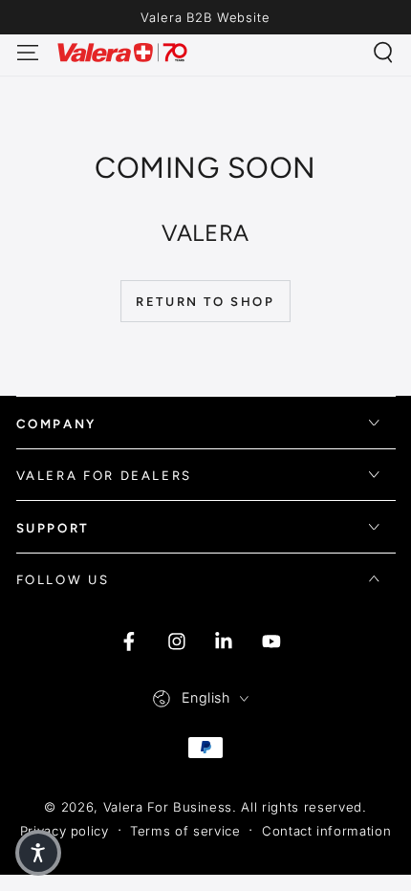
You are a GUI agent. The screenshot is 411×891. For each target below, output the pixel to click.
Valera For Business (168, 807)
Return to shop (205, 301)
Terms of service (185, 830)
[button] (384, 52)
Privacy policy (64, 830)
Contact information (327, 830)
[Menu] (27, 52)
